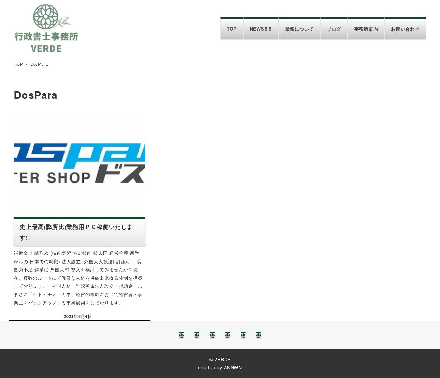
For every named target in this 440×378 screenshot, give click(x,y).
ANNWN (233, 367)
